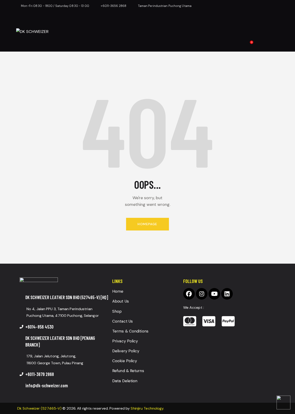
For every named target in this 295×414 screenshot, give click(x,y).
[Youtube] (214, 294)
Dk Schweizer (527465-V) (39, 408)
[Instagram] (201, 294)
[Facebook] (189, 294)
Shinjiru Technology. (147, 408)
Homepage (147, 224)
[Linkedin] (227, 294)
